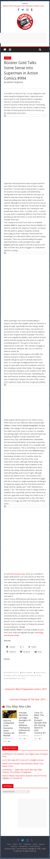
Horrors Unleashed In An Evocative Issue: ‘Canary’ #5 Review (8, 728)
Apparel (41, 844)
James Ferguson (27, 672)
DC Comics (30, 676)
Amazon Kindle (13, 635)
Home (9, 844)
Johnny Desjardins (10, 678)
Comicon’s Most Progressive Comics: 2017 (24, 689)
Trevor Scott (21, 678)
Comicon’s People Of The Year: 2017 (28, 699)
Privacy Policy (23, 846)
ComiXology (38, 632)
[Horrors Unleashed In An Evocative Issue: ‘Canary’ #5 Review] (9, 711)
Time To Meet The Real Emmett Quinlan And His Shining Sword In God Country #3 (40, 722)
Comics (7, 58)
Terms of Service (34, 846)
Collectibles (27, 844)
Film (20, 844)
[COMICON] (25, 14)
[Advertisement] (32, 813)
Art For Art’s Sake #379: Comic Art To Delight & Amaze (23, 760)
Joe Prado (38, 676)
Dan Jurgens (21, 676)
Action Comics (40, 672)
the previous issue (17, 574)
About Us (14, 846)
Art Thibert (7, 676)
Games (35, 844)
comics (14, 676)
